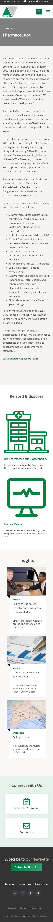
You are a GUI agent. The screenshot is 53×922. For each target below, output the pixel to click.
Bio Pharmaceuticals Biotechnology (25, 459)
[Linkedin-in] (14, 893)
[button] (48, 11)
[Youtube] (38, 893)
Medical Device (13, 524)
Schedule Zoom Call (26, 808)
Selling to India (21, 737)
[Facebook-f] (30, 893)
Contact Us (27, 832)
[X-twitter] (22, 893)
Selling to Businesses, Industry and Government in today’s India (27, 608)
